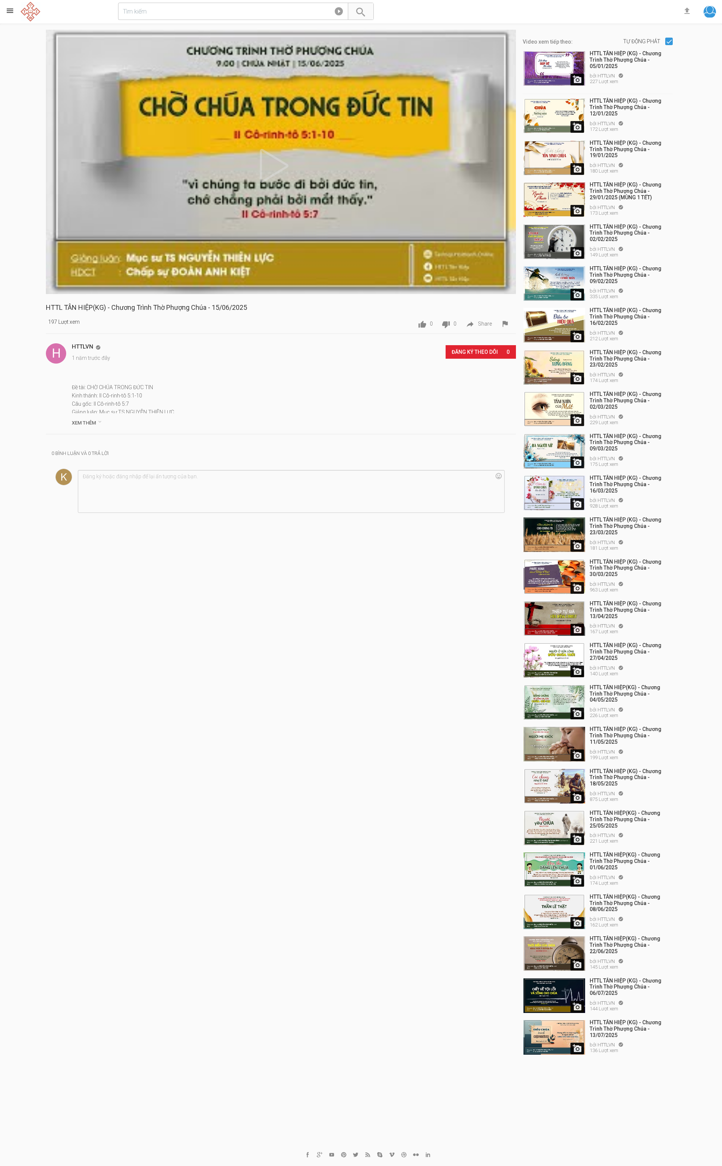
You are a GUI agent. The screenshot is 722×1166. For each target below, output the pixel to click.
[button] (339, 13)
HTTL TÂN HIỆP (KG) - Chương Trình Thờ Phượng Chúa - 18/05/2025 (625, 777)
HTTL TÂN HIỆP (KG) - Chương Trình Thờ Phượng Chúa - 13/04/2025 (625, 609)
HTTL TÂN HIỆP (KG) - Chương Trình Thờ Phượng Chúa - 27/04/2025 (625, 651)
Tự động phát (642, 41)
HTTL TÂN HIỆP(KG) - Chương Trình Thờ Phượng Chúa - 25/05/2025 (625, 819)
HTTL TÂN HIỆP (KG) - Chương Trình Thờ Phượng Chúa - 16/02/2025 (625, 316)
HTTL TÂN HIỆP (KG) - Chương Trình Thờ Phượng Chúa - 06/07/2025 (625, 987)
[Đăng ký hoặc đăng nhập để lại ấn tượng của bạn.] (291, 491)
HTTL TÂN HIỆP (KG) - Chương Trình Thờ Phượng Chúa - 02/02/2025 (625, 233)
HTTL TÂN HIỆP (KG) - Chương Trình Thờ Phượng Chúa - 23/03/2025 (625, 526)
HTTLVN (607, 76)
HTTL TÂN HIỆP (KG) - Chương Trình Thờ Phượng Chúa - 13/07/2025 (625, 1028)
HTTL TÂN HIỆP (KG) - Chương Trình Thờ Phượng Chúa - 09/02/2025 (625, 274)
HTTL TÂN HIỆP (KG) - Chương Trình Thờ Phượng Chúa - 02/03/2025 (625, 400)
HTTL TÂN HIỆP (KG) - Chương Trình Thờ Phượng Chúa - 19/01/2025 (625, 149)
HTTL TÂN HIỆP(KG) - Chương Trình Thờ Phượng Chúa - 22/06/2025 (625, 945)
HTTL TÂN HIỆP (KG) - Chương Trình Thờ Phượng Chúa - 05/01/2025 (625, 59)
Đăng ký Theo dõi (481, 352)
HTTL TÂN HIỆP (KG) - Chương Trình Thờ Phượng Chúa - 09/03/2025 (625, 442)
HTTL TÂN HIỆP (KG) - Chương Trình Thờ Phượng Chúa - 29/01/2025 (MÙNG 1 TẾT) (625, 191)
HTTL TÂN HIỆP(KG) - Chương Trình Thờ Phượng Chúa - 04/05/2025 (625, 693)
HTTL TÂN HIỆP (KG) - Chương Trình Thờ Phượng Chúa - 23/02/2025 (625, 358)
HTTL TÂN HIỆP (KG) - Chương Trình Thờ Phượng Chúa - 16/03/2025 (625, 484)
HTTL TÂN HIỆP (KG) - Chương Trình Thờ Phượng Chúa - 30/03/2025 (625, 568)
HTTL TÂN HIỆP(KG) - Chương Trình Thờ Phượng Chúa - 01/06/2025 (625, 861)
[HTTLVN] (56, 353)
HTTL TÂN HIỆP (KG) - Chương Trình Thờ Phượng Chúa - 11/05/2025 (625, 735)
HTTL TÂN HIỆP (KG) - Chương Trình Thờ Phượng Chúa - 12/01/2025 (625, 107)
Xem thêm (87, 422)
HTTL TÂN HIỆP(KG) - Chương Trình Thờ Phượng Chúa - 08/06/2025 (625, 903)
